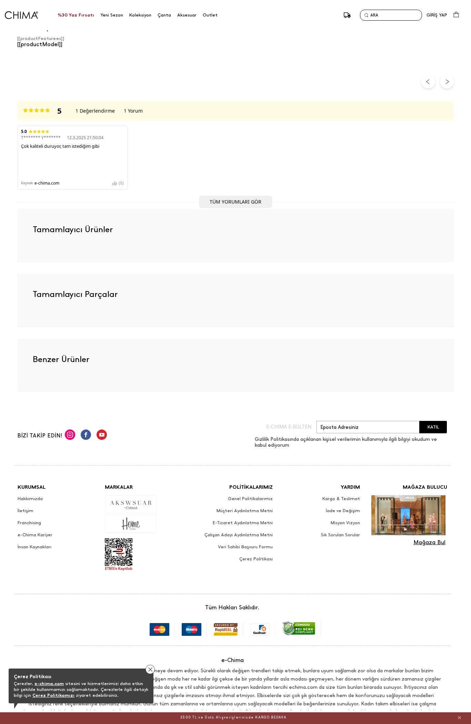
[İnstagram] (70, 435)
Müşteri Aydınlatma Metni (245, 510)
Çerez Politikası (256, 559)
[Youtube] (102, 435)
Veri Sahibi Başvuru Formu (245, 547)
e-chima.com (49, 683)
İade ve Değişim (343, 510)
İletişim (25, 510)
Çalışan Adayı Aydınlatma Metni (238, 534)
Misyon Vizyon (345, 522)
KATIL (433, 427)
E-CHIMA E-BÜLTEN (288, 427)
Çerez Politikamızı (53, 695)
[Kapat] (459, 717)
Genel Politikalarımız (250, 498)
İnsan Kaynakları (34, 547)
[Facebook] (86, 435)
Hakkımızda (30, 498)
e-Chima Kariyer (35, 534)
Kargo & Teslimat (341, 498)
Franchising (29, 522)
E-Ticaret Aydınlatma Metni (243, 522)
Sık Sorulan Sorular (340, 534)
